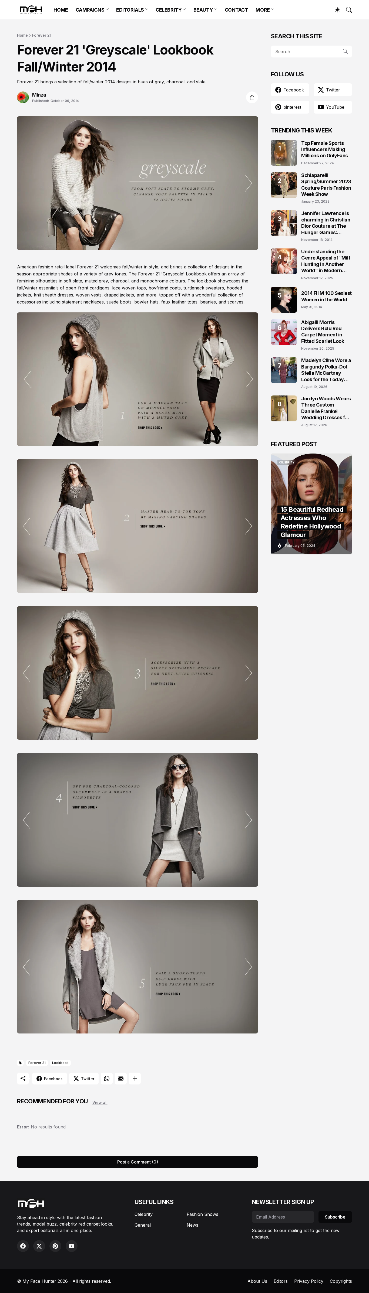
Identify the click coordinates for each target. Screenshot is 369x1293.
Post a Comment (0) (137, 1162)
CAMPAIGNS (90, 10)
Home (22, 35)
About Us (257, 1281)
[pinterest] (55, 1246)
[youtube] (72, 1246)
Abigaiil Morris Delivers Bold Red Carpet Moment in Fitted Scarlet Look (322, 331)
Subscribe (335, 1217)
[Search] (346, 9)
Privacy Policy (308, 1281)
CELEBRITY (169, 10)
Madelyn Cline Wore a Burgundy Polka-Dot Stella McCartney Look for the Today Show (326, 370)
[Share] (252, 97)
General (143, 1225)
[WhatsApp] (107, 1078)
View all (100, 1102)
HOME (60, 10)
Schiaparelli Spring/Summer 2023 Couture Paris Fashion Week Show (326, 184)
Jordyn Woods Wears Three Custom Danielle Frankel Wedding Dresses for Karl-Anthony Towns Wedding (326, 408)
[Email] (121, 1078)
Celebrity (144, 1214)
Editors (281, 1281)
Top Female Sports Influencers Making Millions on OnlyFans (324, 149)
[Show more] (135, 1078)
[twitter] (39, 1246)
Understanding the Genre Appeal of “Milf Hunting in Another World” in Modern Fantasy (325, 261)
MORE (263, 10)
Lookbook (60, 1063)
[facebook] (23, 1246)
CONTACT (236, 10)
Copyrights (341, 1281)
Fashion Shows (202, 1214)
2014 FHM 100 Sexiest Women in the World (326, 296)
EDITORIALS (130, 10)
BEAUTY (203, 10)
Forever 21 (41, 35)
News (192, 1225)
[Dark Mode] (334, 9)
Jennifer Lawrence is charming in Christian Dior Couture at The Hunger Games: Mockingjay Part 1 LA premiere (325, 223)
